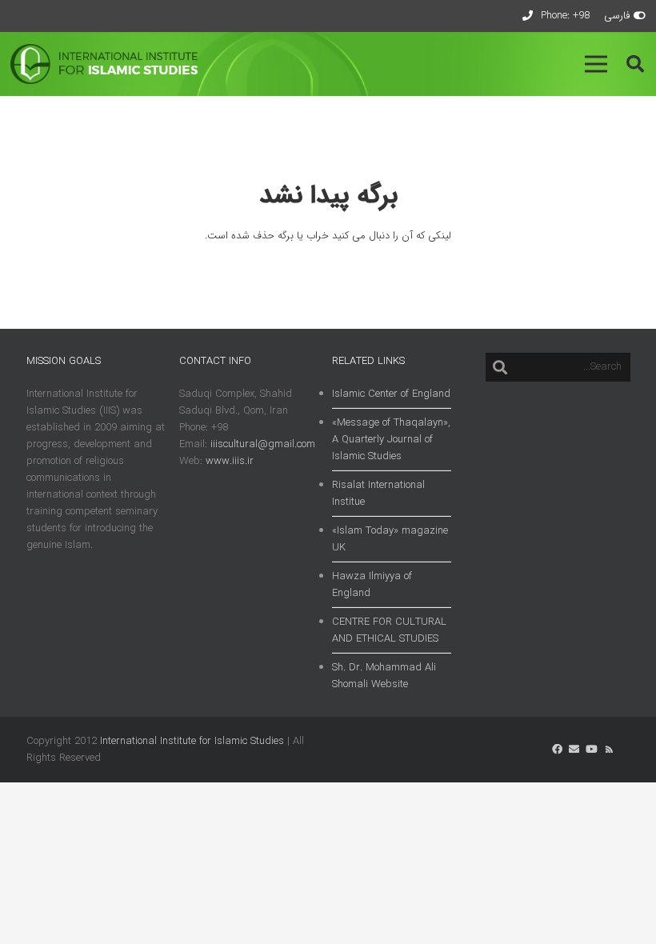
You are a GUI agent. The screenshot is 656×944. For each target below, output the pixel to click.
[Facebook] (557, 749)
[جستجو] (500, 367)
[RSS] (609, 749)
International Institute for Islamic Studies (192, 741)
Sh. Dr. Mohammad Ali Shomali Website (384, 676)
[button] (635, 64)
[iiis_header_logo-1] (104, 64)
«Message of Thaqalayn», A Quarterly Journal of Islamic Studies (391, 439)
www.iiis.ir (230, 461)
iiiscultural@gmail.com (262, 444)
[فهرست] (596, 64)
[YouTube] (592, 749)
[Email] (574, 749)
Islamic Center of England (391, 394)
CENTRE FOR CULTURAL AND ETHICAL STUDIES (389, 630)
